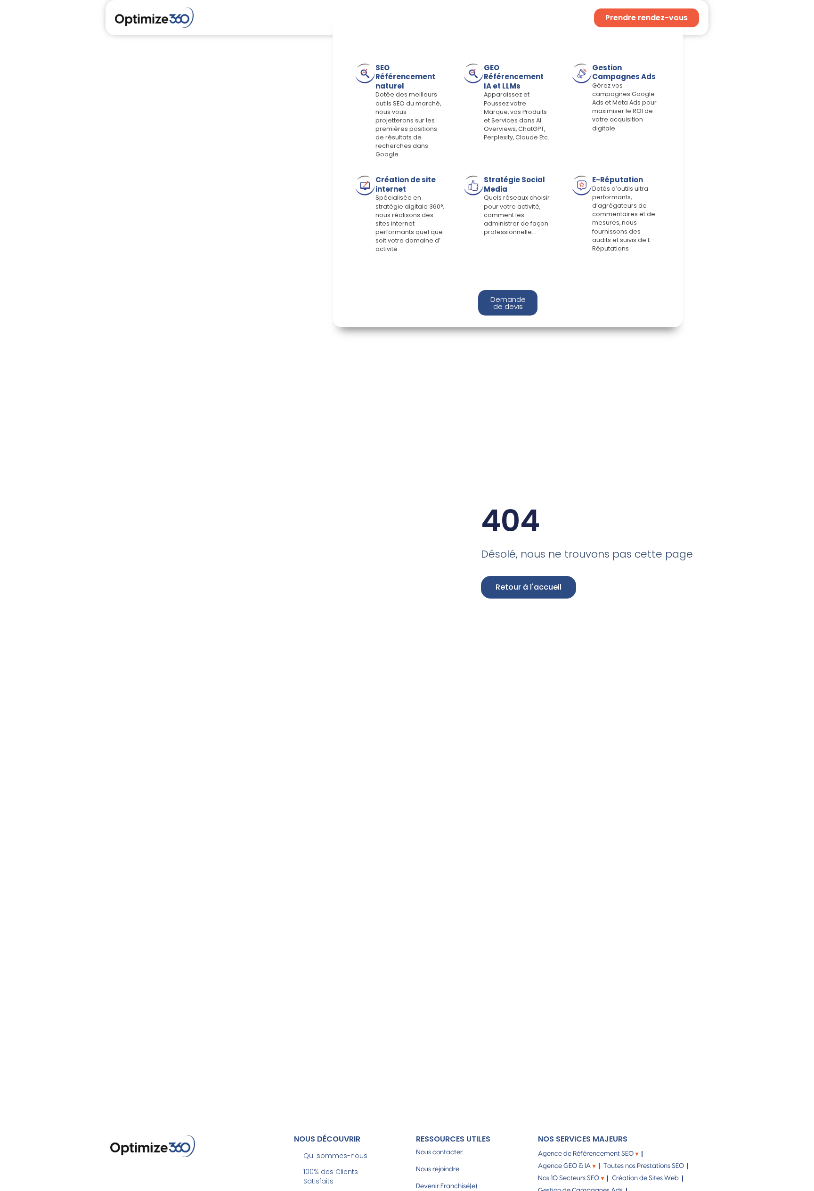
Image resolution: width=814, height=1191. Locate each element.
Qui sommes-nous (335, 1155)
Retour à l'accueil (529, 587)
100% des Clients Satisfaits (330, 1176)
